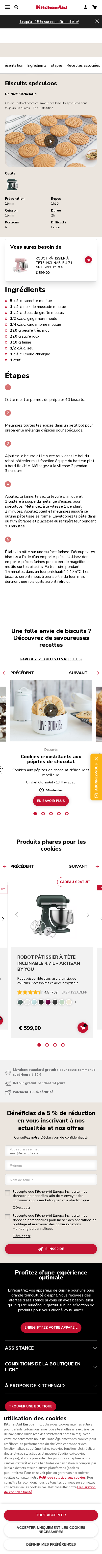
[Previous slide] (16, 915)
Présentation (12, 65)
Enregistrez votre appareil (51, 1327)
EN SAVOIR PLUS (51, 801)
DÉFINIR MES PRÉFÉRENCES (51, 1544)
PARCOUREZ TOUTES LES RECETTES (51, 659)
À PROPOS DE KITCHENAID (35, 1386)
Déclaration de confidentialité (64, 1137)
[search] (16, 7)
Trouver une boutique (30, 1406)
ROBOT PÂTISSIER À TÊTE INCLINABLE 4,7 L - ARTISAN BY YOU (55, 262)
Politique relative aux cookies (62, 1477)
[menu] (7, 7)
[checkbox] (7, 1192)
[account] (85, 7)
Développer (21, 1207)
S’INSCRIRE (54, 1249)
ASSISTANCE (19, 1348)
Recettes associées (83, 65)
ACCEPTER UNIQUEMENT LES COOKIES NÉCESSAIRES (51, 1529)
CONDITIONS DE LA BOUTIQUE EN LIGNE (42, 1367)
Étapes (57, 65)
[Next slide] (2, 919)
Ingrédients (37, 65)
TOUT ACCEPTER (51, 1515)
